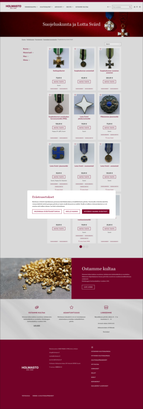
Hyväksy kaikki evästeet (95, 211)
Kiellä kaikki (72, 211)
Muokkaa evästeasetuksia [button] (47, 211)
